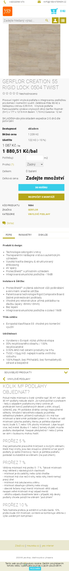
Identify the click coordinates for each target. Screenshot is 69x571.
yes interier (48, 545)
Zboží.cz (19, 545)
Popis (9, 235)
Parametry (25, 235)
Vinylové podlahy (39, 214)
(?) (12, 164)
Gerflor (33, 210)
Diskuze (43, 235)
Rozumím (35, 568)
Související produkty (18, 372)
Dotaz (10, 223)
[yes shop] (7, 11)
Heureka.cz (33, 545)
